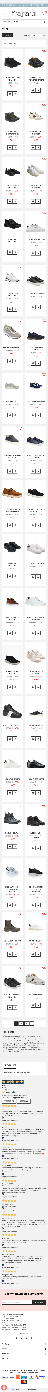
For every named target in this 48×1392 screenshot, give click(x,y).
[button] (14, 93)
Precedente (9, 1101)
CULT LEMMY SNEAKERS (36, 293)
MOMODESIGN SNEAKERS (35, 187)
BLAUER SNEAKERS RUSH (36, 348)
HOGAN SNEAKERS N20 (12, 347)
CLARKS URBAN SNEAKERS (12, 672)
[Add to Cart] (9, 93)
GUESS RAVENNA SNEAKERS (35, 133)
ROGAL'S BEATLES (12, 833)
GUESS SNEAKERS (36, 725)
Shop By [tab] (8, 35)
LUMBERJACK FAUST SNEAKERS (12, 996)
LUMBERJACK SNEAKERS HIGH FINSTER (35, 835)
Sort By (26, 35)
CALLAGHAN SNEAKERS (12, 401)
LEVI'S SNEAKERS (35, 995)
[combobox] (24, 21)
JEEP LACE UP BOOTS (12, 941)
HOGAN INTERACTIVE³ (36, 240)
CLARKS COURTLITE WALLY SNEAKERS (12, 510)
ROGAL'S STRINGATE (35, 779)
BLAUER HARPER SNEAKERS (12, 187)
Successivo (23, 1101)
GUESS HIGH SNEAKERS (12, 725)
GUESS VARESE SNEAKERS (12, 294)
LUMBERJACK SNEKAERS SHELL (12, 133)
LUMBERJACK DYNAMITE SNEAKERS (35, 79)
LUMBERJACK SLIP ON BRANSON (12, 456)
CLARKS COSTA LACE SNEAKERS (35, 456)
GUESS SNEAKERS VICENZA (36, 672)
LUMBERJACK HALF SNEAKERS (12, 79)
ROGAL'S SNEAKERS (12, 779)
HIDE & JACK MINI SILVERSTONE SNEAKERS (12, 889)
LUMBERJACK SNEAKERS (12, 241)
